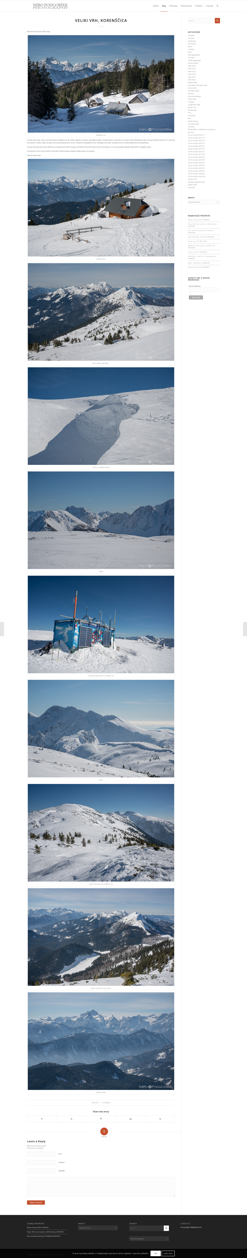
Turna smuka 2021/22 (196, 165)
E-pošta (62, 1162)
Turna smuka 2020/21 (196, 162)
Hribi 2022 (192, 79)
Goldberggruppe (194, 60)
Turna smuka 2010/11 (196, 135)
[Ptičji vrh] (2, 629)
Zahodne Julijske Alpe (196, 182)
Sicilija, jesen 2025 (193, 241)
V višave (191, 49)
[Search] (217, 5)
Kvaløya (191, 102)
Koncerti (191, 38)
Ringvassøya (193, 121)
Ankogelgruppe (194, 55)
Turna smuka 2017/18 (196, 154)
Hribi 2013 (192, 66)
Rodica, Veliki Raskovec (195, 263)
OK (156, 1253)
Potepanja (192, 41)
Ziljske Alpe (192, 185)
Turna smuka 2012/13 (196, 140)
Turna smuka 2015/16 (196, 149)
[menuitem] (155, 5)
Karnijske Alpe (193, 91)
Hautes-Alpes (193, 63)
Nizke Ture (192, 107)
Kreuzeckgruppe (194, 96)
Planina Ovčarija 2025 (195, 267)
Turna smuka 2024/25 (196, 173)
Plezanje (191, 187)
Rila (189, 118)
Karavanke (192, 88)
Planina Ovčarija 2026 (195, 220)
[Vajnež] (245, 629)
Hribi (190, 52)
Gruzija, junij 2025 (193, 252)
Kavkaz (191, 93)
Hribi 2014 (192, 68)
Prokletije (191, 115)
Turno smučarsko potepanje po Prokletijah (200, 230)
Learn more (168, 1253)
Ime (61, 1154)
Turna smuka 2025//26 (196, 176)
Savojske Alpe (193, 124)
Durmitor (191, 57)
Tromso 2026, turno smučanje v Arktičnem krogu (202, 224)
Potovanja (192, 44)
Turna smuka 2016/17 (196, 151)
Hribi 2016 (192, 74)
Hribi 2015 (192, 71)
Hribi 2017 (192, 77)
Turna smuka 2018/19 (196, 157)
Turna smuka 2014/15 (196, 146)
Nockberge (192, 110)
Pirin (189, 113)
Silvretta (191, 127)
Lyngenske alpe (194, 104)
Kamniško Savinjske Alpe (197, 85)
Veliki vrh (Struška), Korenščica (197, 237)
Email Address (195, 286)
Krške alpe (192, 99)
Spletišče (62, 1171)
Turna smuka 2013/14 (196, 143)
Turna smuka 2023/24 (196, 171)
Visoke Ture (192, 179)
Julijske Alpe (192, 82)
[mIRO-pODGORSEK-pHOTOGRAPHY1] (47, 5)
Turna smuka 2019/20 (196, 160)
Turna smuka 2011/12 (196, 138)
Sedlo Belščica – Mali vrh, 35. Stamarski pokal (202, 256)
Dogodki (191, 35)
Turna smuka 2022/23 (196, 168)
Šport (190, 46)
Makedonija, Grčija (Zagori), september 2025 (201, 246)
